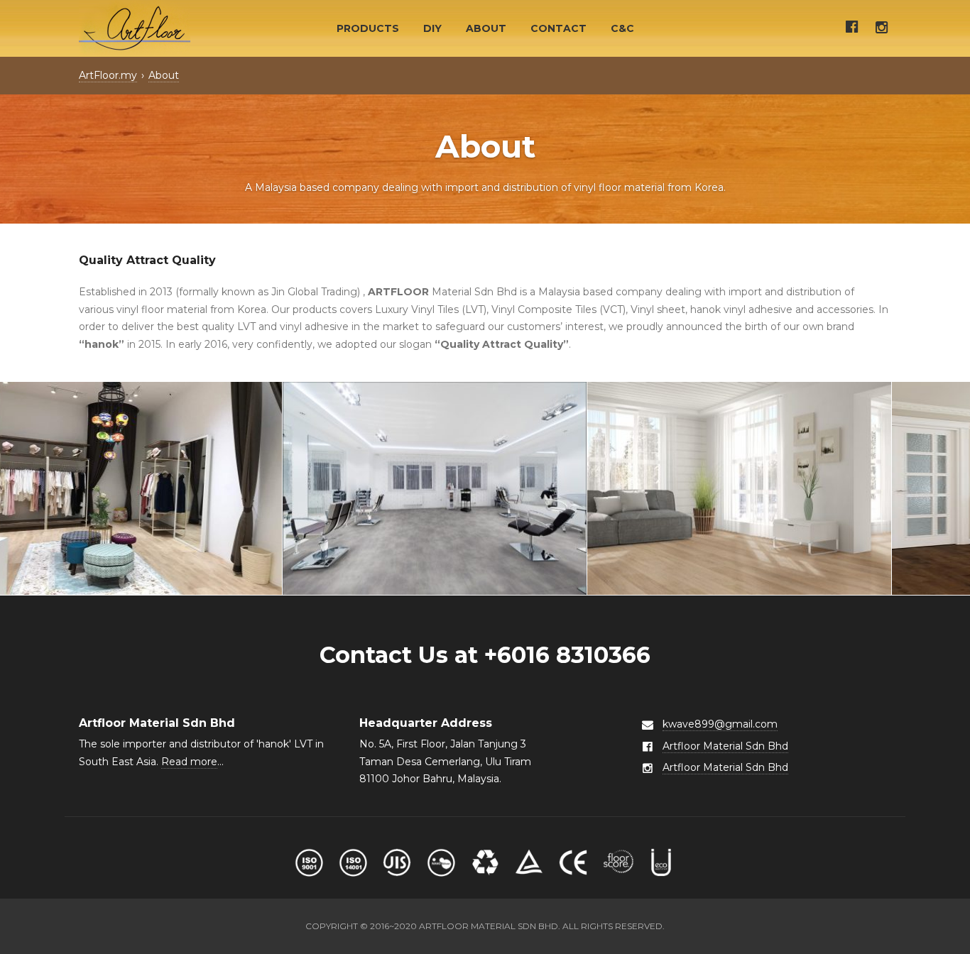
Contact (558, 28)
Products (368, 28)
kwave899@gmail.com (720, 724)
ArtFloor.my (108, 75)
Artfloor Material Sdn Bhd (725, 746)
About (486, 28)
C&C (622, 28)
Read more (189, 761)
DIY (432, 28)
